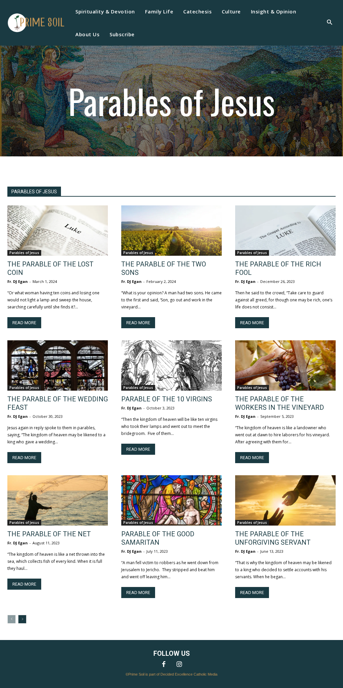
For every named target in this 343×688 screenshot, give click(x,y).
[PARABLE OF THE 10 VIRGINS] (171, 365)
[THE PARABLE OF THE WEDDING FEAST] (57, 365)
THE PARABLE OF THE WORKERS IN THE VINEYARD (279, 403)
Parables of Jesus (24, 252)
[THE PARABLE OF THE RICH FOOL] (285, 230)
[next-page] (22, 619)
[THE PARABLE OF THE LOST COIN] (57, 230)
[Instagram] (179, 665)
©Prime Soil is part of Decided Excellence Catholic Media (171, 674)
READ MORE (24, 322)
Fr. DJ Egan (17, 281)
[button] (329, 23)
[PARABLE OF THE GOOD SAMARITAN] (171, 500)
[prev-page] (11, 619)
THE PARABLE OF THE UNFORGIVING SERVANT (273, 538)
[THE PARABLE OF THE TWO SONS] (171, 230)
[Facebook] (164, 665)
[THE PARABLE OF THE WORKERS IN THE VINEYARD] (285, 365)
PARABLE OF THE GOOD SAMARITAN (157, 538)
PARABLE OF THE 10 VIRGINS (166, 399)
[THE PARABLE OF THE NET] (57, 500)
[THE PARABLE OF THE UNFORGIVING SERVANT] (285, 500)
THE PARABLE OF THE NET (49, 534)
